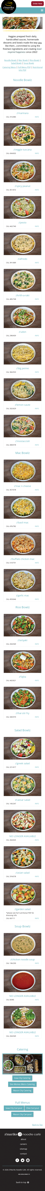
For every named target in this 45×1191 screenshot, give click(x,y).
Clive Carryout (32, 1108)
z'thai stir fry (22, 713)
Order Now (37, 3)
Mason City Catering (22, 1090)
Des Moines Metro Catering (22, 1084)
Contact (23, 1153)
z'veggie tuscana (23, 149)
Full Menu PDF (24, 67)
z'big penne (22, 368)
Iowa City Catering (22, 1078)
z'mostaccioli (22, 441)
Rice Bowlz (34, 60)
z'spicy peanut (22, 186)
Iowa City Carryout (14, 1108)
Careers (23, 1144)
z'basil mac (22, 522)
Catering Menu (9, 67)
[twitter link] (22, 1160)
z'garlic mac (22, 595)
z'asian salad (23, 872)
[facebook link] (17, 1160)
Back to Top (37, 1124)
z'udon (22, 331)
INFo (37, 408)
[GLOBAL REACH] (22, 1176)
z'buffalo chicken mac (23, 559)
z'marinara (22, 113)
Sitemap (23, 1149)
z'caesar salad (22, 799)
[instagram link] (28, 1160)
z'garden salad (22, 909)
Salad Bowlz (16, 63)
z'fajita (22, 676)
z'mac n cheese (22, 486)
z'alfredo (22, 258)
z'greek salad (22, 763)
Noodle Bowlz (10, 60)
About (23, 1139)
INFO (37, 226)
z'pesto (22, 222)
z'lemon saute (22, 404)
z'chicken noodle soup (22, 959)
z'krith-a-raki (22, 295)
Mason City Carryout (22, 1114)
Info (37, 117)
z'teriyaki (22, 640)
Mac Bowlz (23, 60)
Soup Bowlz (29, 63)
